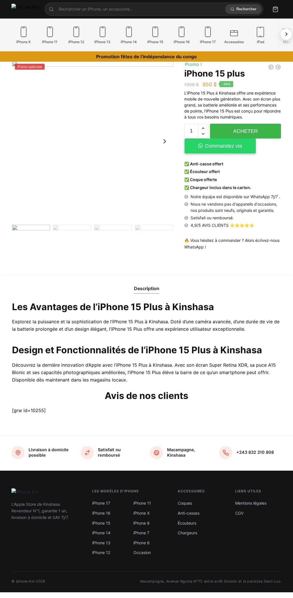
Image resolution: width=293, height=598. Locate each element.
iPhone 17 (101, 503)
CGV (239, 513)
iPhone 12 (101, 552)
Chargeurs (187, 532)
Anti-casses (188, 513)
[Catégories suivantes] (286, 34)
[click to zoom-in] (92, 141)
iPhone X (141, 513)
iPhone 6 (141, 542)
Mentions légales (250, 503)
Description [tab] (146, 288)
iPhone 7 (141, 532)
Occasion (142, 552)
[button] (165, 141)
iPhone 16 (101, 513)
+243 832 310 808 (255, 452)
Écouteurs (187, 523)
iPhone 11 (142, 503)
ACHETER (245, 131)
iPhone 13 (101, 542)
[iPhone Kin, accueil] (25, 9)
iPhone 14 (101, 532)
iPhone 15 (101, 523)
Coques (185, 503)
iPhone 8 (141, 523)
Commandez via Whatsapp (223, 148)
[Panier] (275, 9)
